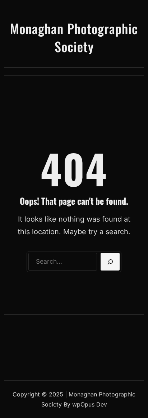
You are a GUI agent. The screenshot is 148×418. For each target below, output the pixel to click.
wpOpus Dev (89, 404)
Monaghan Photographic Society (74, 37)
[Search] (110, 262)
